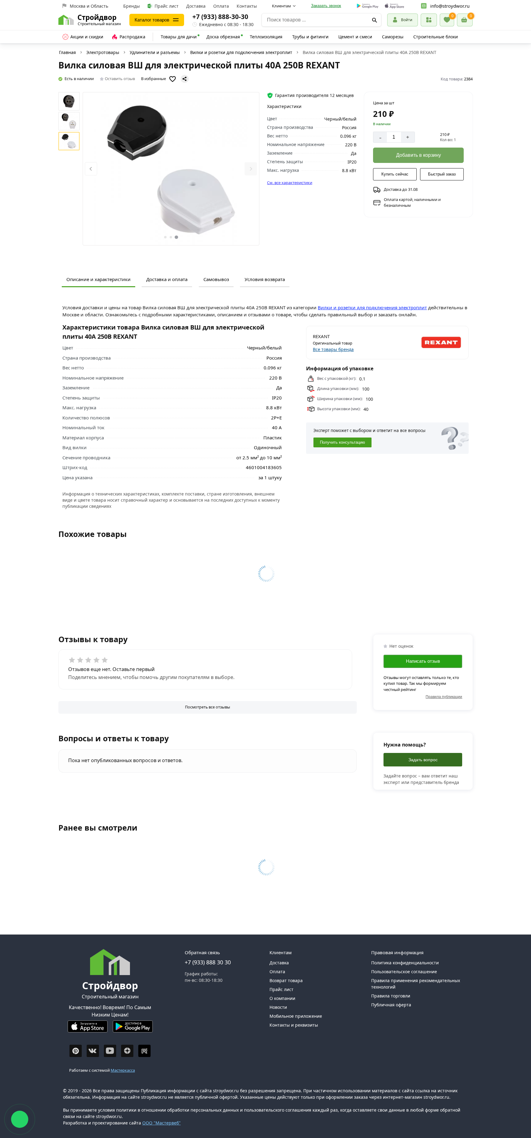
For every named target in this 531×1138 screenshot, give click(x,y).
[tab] (165, 237)
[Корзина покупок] (465, 20)
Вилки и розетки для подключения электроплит (241, 52)
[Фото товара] (171, 168)
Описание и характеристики (98, 279)
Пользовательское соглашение (404, 971)
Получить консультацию (342, 442)
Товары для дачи (179, 37)
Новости (278, 1007)
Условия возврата (265, 279)
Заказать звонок (326, 5)
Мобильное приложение (295, 1016)
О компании (282, 998)
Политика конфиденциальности (405, 963)
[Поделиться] (185, 79)
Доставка (196, 6)
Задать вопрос (423, 759)
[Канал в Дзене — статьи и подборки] (127, 1051)
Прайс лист (167, 6)
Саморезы (392, 37)
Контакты (247, 6)
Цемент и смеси (355, 37)
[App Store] (88, 1028)
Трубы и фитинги (310, 37)
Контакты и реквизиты (293, 1025)
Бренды (131, 6)
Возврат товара (286, 980)
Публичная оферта (391, 1005)
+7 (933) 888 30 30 (208, 962)
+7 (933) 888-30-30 (220, 16)
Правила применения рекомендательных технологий (415, 984)
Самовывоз (216, 279)
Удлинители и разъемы (155, 52)
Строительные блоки (435, 37)
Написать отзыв (423, 661)
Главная (67, 52)
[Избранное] (447, 20)
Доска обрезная (223, 37)
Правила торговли (390, 996)
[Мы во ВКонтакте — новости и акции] (93, 1051)
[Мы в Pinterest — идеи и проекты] (75, 1051)
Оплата (221, 6)
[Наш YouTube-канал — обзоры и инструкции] (110, 1051)
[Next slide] (251, 169)
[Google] (367, 6)
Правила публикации (444, 697)
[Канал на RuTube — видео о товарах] (144, 1051)
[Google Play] (133, 1028)
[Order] (429, 20)
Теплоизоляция (266, 37)
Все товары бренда (333, 349)
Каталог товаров (152, 19)
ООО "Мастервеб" (161, 1123)
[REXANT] (425, 342)
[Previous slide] (91, 169)
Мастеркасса (123, 1070)
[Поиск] (374, 20)
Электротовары (102, 52)
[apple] (394, 6)
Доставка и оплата (166, 279)
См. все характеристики (289, 182)
